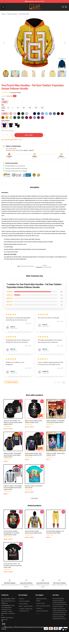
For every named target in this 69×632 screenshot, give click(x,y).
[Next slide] (65, 43)
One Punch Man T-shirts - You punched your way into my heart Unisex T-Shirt (13, 565)
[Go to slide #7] (62, 73)
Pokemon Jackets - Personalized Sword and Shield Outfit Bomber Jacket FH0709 (13, 487)
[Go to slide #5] (43, 73)
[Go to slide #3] (24, 73)
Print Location (5, 120)
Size (2, 105)
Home (3, 14)
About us (21, 598)
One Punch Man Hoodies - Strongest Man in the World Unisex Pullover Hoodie (11, 532)
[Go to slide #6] (52, 73)
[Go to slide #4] (33, 73)
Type (2, 99)
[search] (63, 7)
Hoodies (44, 265)
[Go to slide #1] (5, 73)
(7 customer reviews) (15, 92)
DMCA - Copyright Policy (26, 606)
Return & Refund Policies (43, 606)
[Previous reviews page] (55, 382)
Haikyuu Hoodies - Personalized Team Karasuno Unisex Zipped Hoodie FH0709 (12, 455)
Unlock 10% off (3, 624)
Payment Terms (40, 603)
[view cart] (66, 7)
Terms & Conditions (24, 601)
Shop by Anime (12, 14)
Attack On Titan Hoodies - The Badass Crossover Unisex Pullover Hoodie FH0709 (13, 422)
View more (34, 498)
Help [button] (66, 629)
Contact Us (39, 608)
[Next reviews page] (63, 382)
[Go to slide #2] (15, 73)
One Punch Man (24, 14)
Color (2, 110)
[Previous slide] (4, 43)
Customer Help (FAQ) (42, 611)
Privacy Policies (23, 603)
